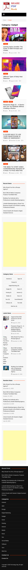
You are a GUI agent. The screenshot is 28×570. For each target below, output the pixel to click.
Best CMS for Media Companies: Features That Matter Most (12, 193)
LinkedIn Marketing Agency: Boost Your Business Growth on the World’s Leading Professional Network (14, 205)
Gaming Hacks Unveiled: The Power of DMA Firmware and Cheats (13, 48)
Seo (8, 299)
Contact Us (5, 558)
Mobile (10, 101)
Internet (19, 292)
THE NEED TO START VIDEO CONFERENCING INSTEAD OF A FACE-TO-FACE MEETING (14, 168)
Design (14, 282)
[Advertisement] (15, 244)
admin (6, 52)
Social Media (18, 299)
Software (9, 302)
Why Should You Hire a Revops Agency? (11, 188)
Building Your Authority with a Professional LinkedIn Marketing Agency (13, 199)
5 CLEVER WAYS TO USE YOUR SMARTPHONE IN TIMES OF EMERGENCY (12, 136)
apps (20, 278)
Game (19, 289)
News (19, 296)
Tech (19, 302)
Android (9, 278)
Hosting (8, 292)
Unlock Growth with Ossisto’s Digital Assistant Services (12, 211)
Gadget (5, 43)
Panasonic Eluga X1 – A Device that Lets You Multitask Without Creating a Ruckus (13, 106)
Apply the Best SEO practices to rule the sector (16, 318)
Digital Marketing (14, 285)
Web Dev (14, 306)
